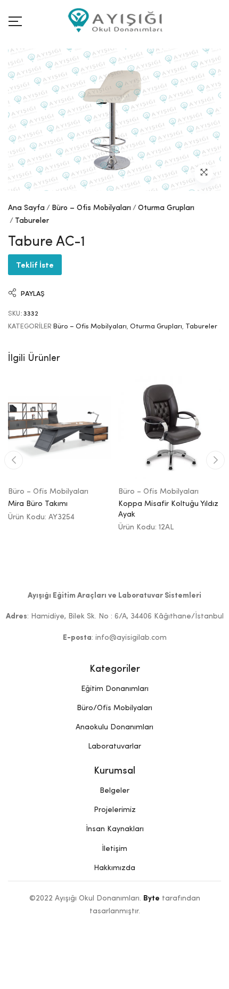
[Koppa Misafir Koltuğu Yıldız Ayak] (169, 427)
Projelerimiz (115, 810)
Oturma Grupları (166, 208)
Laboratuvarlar (114, 746)
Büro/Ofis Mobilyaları (114, 708)
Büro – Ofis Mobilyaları (91, 208)
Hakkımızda (114, 868)
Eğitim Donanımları (115, 689)
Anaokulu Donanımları (114, 727)
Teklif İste (35, 264)
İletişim (114, 849)
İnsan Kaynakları (115, 829)
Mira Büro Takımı (38, 504)
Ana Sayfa (26, 208)
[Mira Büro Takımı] (59, 427)
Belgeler (114, 790)
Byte (151, 898)
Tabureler (32, 220)
